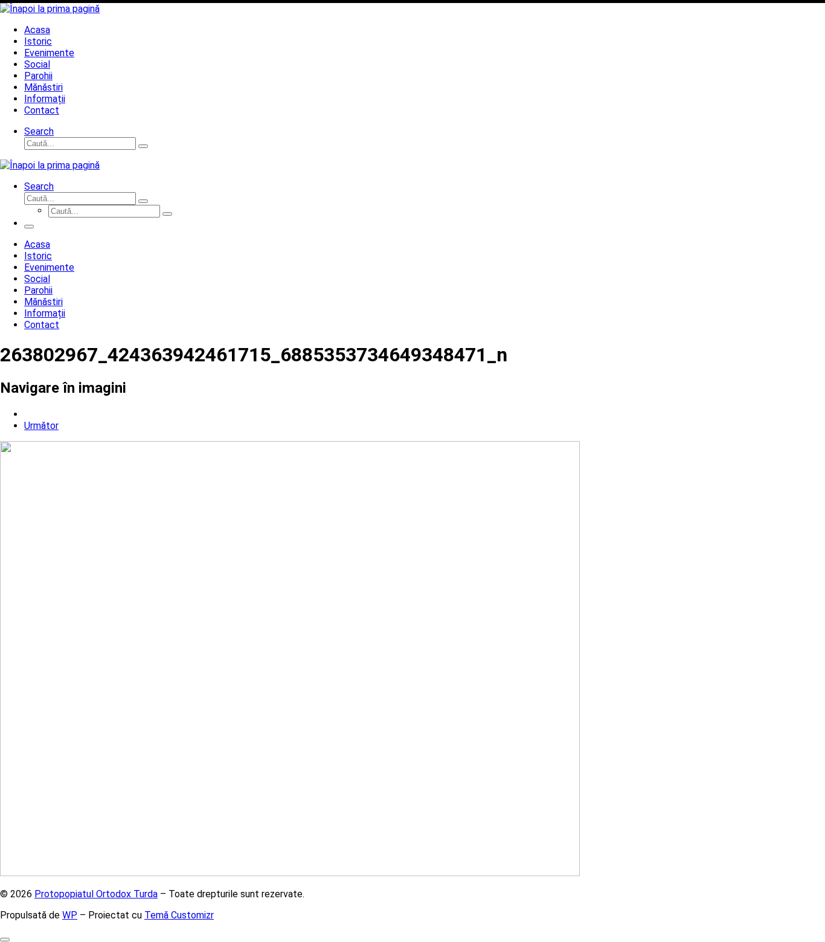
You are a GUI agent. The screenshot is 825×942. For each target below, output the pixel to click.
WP (69, 915)
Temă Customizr (179, 915)
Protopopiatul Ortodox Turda (96, 894)
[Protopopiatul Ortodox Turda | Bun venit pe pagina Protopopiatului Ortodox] (50, 9)
